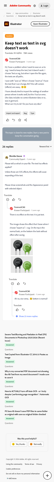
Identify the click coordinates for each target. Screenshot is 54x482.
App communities (21, 13)
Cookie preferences (13, 469)
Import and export (13, 113)
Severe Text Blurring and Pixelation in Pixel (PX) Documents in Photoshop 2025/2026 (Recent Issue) (26, 337)
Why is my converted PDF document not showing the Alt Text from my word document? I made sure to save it (27, 374)
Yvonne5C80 (14, 58)
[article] (27, 178)
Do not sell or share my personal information (23, 473)
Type (32, 113)
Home (8, 13)
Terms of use (29, 464)
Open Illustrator (40, 24)
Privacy (39, 464)
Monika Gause (15, 156)
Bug (25, 113)
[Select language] (34, 5)
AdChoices (12, 478)
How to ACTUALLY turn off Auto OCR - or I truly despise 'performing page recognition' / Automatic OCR (27, 394)
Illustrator (36, 13)
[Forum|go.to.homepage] (20, 6)
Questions (10, 16)
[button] (5, 6)
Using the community (14, 464)
